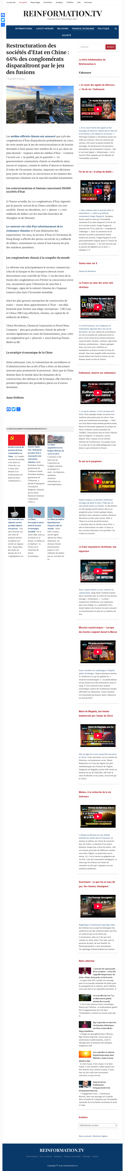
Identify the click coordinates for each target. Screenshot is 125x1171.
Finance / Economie (83, 28)
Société (66, 35)
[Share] (2, 24)
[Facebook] (2, 15)
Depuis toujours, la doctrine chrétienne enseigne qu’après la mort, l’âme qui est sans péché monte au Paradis (96, 503)
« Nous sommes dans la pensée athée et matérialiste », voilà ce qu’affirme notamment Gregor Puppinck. (96, 213)
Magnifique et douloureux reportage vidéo (97, 925)
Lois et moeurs (45, 28)
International (23, 28)
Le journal (11, 2)
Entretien (48, 2)
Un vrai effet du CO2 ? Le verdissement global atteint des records (103, 999)
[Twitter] (2, 19)
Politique (103, 28)
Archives (88, 2)
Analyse (59, 2)
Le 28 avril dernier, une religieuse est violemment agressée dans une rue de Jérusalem (95, 329)
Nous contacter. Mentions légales (93, 1136)
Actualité (23, 2)
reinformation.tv (62, 13)
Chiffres (69, 2)
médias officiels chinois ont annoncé (33, 136)
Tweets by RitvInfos (87, 271)
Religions (62, 28)
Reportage (35, 2)
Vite (79, 2)
